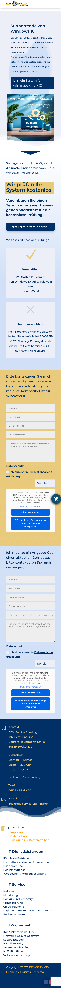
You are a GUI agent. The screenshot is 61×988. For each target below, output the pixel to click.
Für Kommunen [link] (14, 866)
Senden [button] (43, 483)
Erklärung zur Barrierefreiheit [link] (29, 840)
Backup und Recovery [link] (18, 899)
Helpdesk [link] (9, 891)
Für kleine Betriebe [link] (16, 858)
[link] (17, 3)
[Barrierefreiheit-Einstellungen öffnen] (56, 499)
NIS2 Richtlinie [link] (13, 951)
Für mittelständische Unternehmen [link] (27, 862)
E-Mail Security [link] (13, 943)
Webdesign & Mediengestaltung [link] (24, 873)
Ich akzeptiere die (29, 474)
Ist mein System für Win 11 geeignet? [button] (27, 83)
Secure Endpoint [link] (14, 939)
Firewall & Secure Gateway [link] (21, 936)
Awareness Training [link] (16, 947)
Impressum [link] (18, 832)
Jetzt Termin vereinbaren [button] (28, 227)
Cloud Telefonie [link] (13, 906)
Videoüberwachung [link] (16, 955)
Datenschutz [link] (18, 836)
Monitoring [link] (10, 895)
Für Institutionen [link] (14, 870)
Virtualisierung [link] (13, 903)
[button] (51, 4)
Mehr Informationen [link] (30, 506)
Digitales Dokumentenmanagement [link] (27, 910)
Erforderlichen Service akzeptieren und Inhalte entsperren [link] (30, 523)
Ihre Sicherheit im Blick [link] (18, 932)
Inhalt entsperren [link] (30, 512)
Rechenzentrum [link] (14, 914)
